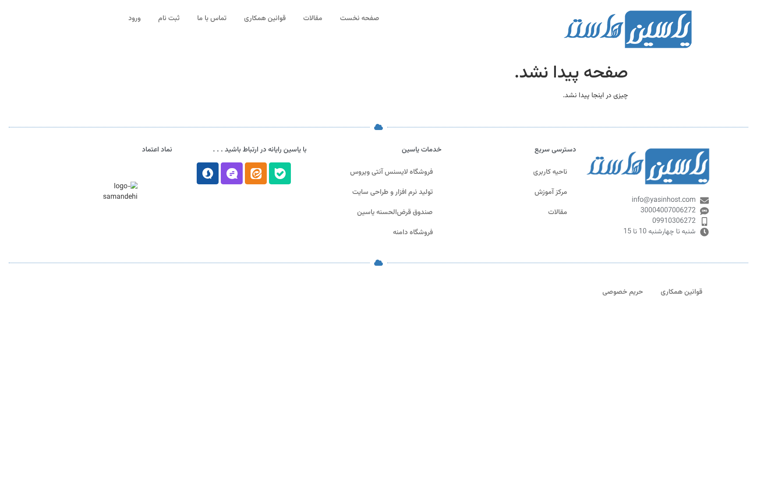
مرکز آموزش (550, 192)
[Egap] (232, 173)
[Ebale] (280, 173)
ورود (134, 18)
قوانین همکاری (265, 18)
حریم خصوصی (622, 292)
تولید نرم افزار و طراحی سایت (392, 192)
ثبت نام (169, 18)
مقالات (312, 18)
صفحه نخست (359, 18)
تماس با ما (211, 18)
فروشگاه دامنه (413, 232)
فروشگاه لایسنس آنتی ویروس (391, 172)
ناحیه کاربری (550, 172)
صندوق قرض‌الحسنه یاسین (395, 212)
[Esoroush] (208, 173)
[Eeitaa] (256, 173)
